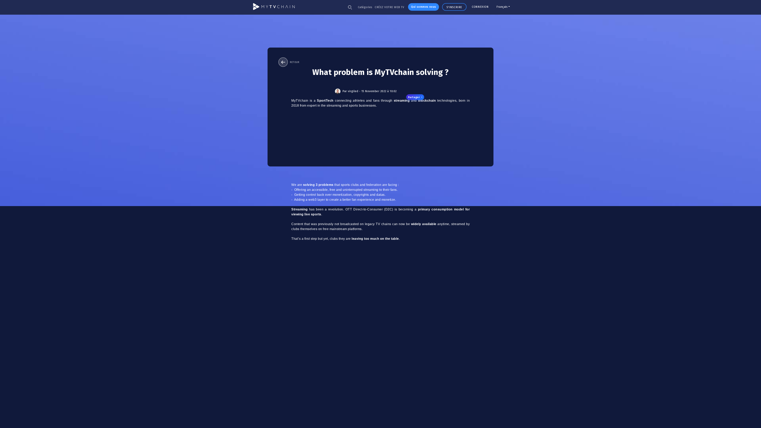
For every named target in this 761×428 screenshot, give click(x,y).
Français (502, 7)
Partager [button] (414, 97)
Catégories (365, 7)
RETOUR (294, 62)
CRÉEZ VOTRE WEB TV (389, 7)
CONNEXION (480, 7)
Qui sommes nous (423, 7)
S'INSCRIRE (454, 7)
